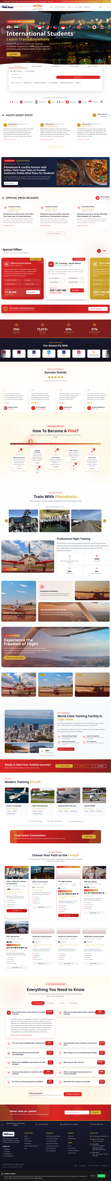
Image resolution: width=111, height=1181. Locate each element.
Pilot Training (28, 1141)
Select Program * (15, 74)
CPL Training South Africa (53, 1136)
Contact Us (70, 7)
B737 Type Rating (51, 1151)
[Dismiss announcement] (109, 1)
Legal (69, 1145)
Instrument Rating (51, 1141)
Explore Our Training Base (66, 749)
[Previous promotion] (96, 251)
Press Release (78, 7)
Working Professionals (67, 82)
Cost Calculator (74, 66)
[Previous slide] (3, 32)
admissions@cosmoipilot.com (100, 1136)
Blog (25, 1148)
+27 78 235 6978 (98, 1141)
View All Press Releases (54, 233)
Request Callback (36, 66)
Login (100, 7)
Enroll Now (31, 292)
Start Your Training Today (15, 658)
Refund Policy (71, 1153)
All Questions (39, 1003)
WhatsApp (100, 766)
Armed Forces (27, 82)
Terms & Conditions (73, 1150)
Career (63, 1003)
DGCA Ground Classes (52, 1143)
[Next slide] (108, 32)
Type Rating (27, 1143)
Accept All (101, 1175)
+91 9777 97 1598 (99, 1139)
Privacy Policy (38, 1178)
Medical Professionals (40, 82)
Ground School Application (31, 1146)
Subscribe (95, 1112)
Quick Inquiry (18, 66)
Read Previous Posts (54, 147)
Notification (87, 7)
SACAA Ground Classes (52, 1146)
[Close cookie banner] (108, 1175)
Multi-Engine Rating (51, 1138)
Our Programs (55, 66)
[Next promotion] (101, 251)
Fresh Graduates (53, 82)
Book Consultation (93, 66)
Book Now (89, 837)
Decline (93, 1175)
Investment (74, 1003)
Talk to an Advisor (74, 1094)
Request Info (77, 77)
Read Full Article (9, 183)
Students (77, 82)
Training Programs (60, 7)
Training (51, 1003)
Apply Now (14, 54)
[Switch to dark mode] (108, 7)
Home (51, 7)
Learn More (15, 910)
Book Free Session (97, 309)
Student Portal (72, 1138)
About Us (26, 1138)
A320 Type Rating (51, 1148)
